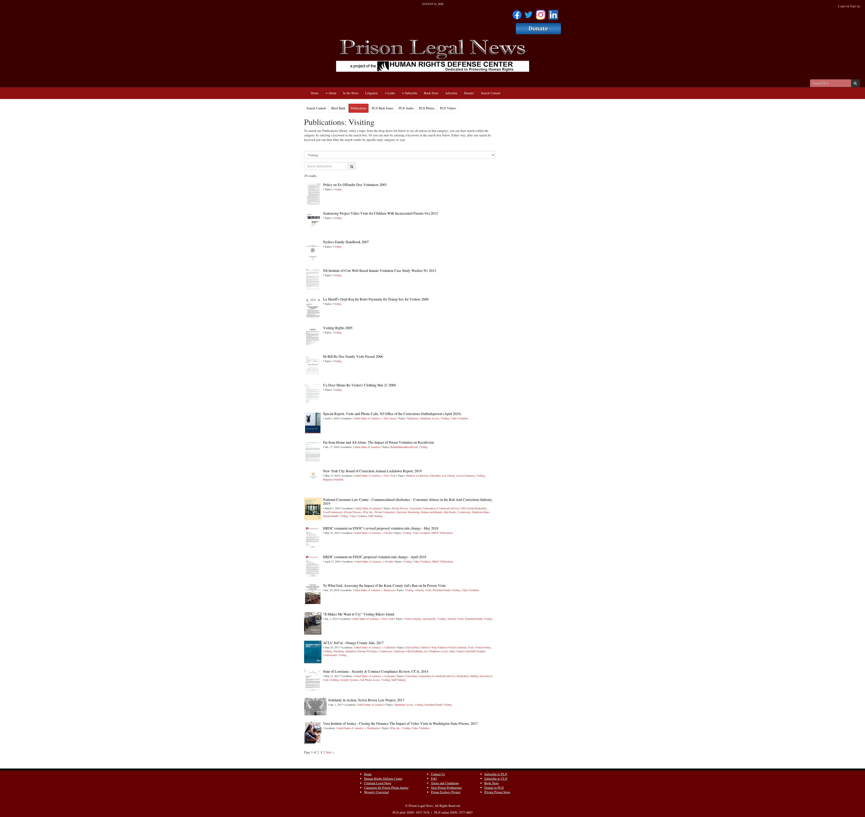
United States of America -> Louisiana (374, 676)
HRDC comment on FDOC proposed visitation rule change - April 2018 (374, 556)
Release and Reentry (432, 512)
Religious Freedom (333, 479)
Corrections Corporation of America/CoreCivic (434, 508)
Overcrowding (483, 647)
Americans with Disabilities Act (411, 651)
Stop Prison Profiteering (446, 787)
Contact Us (438, 774)
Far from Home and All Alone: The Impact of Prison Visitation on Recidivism (378, 442)
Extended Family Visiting (446, 590)
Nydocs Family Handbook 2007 (346, 241)
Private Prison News (497, 792)
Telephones (413, 418)
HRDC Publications (442, 533)
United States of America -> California (374, 647)
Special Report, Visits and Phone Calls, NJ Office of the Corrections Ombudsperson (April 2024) (392, 413)
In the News (350, 93)
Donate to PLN (494, 787)
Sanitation (350, 651)
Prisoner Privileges (367, 651)
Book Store (431, 93)
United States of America (366, 447)
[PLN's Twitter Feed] (528, 13)
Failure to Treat (428, 647)
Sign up (855, 6)
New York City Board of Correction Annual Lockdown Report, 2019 (372, 470)
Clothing (327, 651)
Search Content (490, 93)
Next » (330, 752)
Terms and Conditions (445, 783)
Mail (451, 651)
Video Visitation (459, 418)
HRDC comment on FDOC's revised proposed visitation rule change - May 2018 (380, 528)
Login (842, 6)
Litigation (371, 93)
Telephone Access (429, 418)
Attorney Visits (423, 590)
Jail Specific (429, 618)
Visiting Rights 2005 (338, 327)
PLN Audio (406, 108)
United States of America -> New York (375, 475)
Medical (410, 475)
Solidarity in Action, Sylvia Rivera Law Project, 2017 (366, 700)
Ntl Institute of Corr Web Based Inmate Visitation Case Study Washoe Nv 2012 (379, 270)
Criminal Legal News (377, 783)
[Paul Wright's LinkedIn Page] (553, 13)
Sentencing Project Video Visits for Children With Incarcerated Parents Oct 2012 (380, 213)
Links (391, 93)
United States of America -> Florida (373, 533)
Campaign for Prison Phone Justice (386, 787)
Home (315, 93)
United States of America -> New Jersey (374, 418)
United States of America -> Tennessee (373, 590)
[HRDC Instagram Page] (540, 13)
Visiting (337, 189)
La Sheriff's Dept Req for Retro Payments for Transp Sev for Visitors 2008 (376, 299)
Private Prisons (400, 508)
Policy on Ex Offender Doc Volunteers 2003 (355, 184)
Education (435, 475)
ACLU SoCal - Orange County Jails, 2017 (353, 642)
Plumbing (339, 651)
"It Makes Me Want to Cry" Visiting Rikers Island (358, 614)
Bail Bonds (450, 512)
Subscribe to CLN (495, 778)
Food (471, 647)
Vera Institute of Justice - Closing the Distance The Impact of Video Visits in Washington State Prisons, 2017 (400, 723)
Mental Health (330, 516)
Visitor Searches (413, 618)
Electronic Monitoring (408, 512)
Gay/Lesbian (412, 647)
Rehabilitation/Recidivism (404, 447)
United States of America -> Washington (358, 728)
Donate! (469, 93)
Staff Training (375, 516)
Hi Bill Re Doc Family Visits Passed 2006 (353, 356)
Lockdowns (422, 475)
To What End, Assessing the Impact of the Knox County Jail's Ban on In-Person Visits (384, 585)
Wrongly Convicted (376, 792)
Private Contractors (385, 512)
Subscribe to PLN (495, 774)
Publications (358, 108)
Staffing (474, 676)
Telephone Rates (480, 512)
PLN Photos (427, 108)
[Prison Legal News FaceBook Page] (517, 13)
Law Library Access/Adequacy (458, 475)
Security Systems (349, 680)
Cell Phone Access (370, 680)
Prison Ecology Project (445, 792)
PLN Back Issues (382, 108)
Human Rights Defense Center (383, 778)
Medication (463, 676)
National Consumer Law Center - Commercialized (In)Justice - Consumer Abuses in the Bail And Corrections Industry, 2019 (408, 501)
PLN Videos (448, 108)
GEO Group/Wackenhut (473, 508)
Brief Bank (338, 108)
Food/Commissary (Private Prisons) (342, 512)
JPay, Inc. (368, 512)
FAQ (434, 778)
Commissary (464, 512)
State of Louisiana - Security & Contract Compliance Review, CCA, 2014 (375, 671)
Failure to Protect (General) (452, 647)
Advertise (451, 93)
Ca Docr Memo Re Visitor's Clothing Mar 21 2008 (359, 385)
